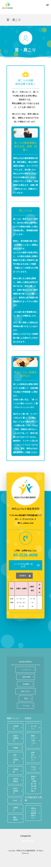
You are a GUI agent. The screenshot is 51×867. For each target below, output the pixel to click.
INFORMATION (25, 841)
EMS (15, 800)
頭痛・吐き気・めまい (33, 756)
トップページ (26, 670)
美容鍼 (15, 748)
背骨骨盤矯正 (15, 780)
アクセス (26, 706)
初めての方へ (26, 691)
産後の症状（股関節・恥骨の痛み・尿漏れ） (33, 783)
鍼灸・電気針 (15, 818)
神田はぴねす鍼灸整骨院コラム (33, 813)
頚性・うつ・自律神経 (15, 758)
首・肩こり (33, 727)
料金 (26, 698)
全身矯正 (26, 684)
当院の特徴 (26, 677)
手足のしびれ (33, 768)
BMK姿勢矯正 (15, 790)
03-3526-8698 (25, 555)
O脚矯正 (15, 809)
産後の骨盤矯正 (15, 738)
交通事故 (15, 770)
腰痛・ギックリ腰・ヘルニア (33, 740)
